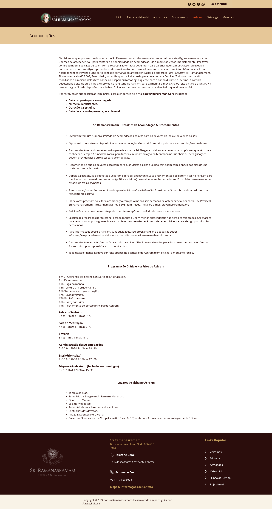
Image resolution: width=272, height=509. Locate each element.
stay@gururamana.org (187, 58)
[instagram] (198, 4)
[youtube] (194, 4)
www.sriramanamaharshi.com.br (151, 235)
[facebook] (189, 4)
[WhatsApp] (203, 4)
